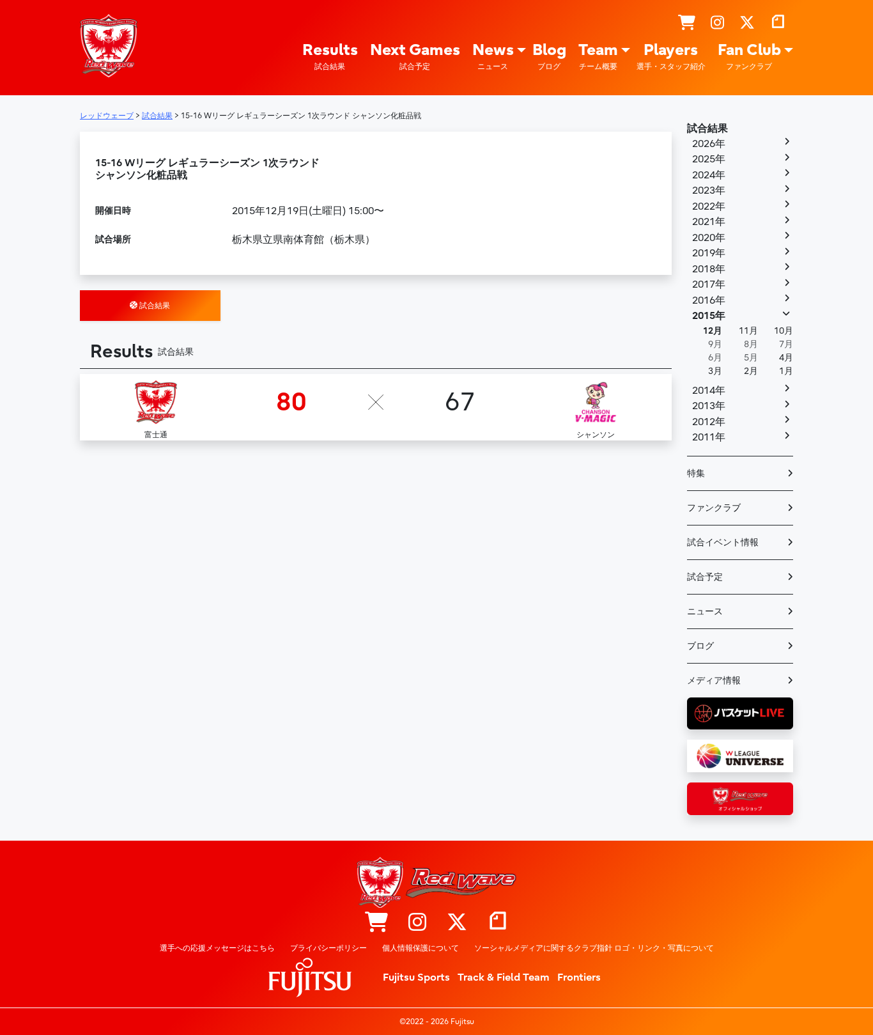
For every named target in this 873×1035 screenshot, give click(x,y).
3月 (715, 371)
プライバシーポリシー (328, 948)
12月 (712, 330)
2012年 (708, 422)
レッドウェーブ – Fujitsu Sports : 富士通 (108, 45)
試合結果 (153, 305)
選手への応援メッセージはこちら (217, 948)
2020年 (708, 238)
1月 (786, 371)
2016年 (708, 300)
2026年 (708, 144)
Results (330, 56)
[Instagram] (717, 23)
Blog (549, 56)
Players (671, 56)
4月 (786, 357)
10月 (783, 330)
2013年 (708, 406)
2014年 (708, 390)
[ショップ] (686, 23)
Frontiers (579, 977)
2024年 (708, 175)
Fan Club (749, 56)
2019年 (708, 253)
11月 (748, 330)
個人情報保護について (420, 948)
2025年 (708, 159)
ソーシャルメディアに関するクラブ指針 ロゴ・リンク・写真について (594, 948)
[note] (777, 23)
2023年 (708, 190)
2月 (751, 371)
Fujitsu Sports (416, 977)
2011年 (708, 437)
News (493, 56)
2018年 (708, 269)
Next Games (415, 56)
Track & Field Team (504, 977)
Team (598, 56)
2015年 (708, 316)
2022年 (708, 206)
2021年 (708, 222)
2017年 (708, 284)
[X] (747, 23)
